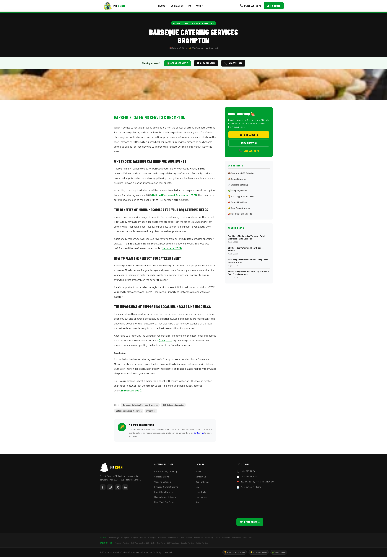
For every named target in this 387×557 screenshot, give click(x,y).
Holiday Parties (202, 543)
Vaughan (134, 537)
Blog (197, 502)
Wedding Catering (162, 481)
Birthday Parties (187, 543)
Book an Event (202, 481)
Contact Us (177, 5)
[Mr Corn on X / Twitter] (118, 487)
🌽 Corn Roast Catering (239, 208)
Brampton (125, 537)
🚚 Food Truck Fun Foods (240, 213)
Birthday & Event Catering (166, 486)
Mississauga (114, 537)
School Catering (161, 476)
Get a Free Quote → (250, 522)
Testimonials (201, 497)
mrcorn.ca (150, 411)
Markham (162, 537)
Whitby (189, 537)
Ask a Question (249, 143)
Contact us (199, 433)
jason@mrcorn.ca (249, 476)
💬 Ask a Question (206, 63)
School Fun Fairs (158, 543)
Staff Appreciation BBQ (140, 543)
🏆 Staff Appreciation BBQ (241, 196)
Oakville (143, 537)
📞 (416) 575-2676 (250, 5)
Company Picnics (121, 543)
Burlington (152, 537)
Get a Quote (274, 5)
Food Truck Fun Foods (164, 502)
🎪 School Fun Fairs (237, 202)
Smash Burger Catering (165, 497)
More (199, 5)
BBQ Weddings (173, 543)
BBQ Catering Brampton (173, 405)
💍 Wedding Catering (238, 184)
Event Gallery (201, 492)
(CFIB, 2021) (165, 340)
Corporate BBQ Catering (165, 471)
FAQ (190, 5)
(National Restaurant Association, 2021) (174, 195)
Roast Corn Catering (163, 492)
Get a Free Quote (249, 134)
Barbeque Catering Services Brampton (193, 23)
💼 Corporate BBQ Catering (241, 173)
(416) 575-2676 (248, 471)
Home (198, 471)
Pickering (209, 537)
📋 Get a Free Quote (177, 63)
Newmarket (198, 537)
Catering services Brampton (128, 411)
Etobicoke (226, 537)
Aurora (217, 537)
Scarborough (248, 537)
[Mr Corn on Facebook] (103, 487)
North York (236, 537)
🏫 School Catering (237, 179)
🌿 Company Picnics (237, 190)
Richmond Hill (173, 537)
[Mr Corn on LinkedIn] (125, 487)
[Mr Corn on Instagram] (110, 487)
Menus (162, 5)
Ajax (182, 537)
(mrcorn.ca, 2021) (172, 248)
